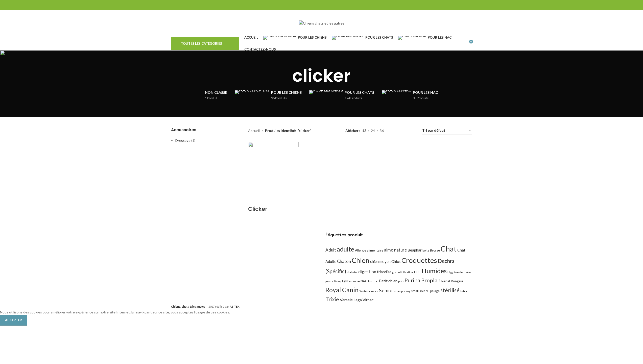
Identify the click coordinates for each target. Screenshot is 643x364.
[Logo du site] (321, 23)
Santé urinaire (368, 291)
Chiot (396, 261)
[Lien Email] (453, 5)
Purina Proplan (422, 280)
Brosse (435, 250)
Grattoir (408, 272)
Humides (434, 271)
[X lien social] (446, 5)
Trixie (332, 299)
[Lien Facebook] (440, 5)
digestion (367, 271)
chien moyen (380, 261)
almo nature (395, 250)
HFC (417, 272)
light (345, 281)
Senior (386, 290)
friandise (384, 271)
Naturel (373, 281)
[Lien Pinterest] (459, 5)
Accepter (13, 320)
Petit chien (388, 280)
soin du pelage (429, 291)
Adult (330, 250)
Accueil (254, 130)
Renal (445, 281)
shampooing (402, 291)
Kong (337, 281)
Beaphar (415, 250)
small (415, 291)
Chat (449, 248)
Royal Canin (342, 289)
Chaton (344, 261)
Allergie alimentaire (369, 250)
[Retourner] (286, 76)
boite (425, 250)
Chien (360, 260)
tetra (463, 291)
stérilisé (450, 290)
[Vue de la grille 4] (411, 131)
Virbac (368, 300)
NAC (364, 281)
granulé (397, 272)
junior (329, 281)
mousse (354, 281)
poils (401, 281)
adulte (345, 249)
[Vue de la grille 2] (395, 131)
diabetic (352, 272)
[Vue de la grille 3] (403, 131)
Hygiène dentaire (459, 272)
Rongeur (457, 281)
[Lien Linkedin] (466, 5)
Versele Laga (351, 299)
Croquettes (419, 260)
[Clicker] (273, 167)
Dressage (182, 140)
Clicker (257, 209)
